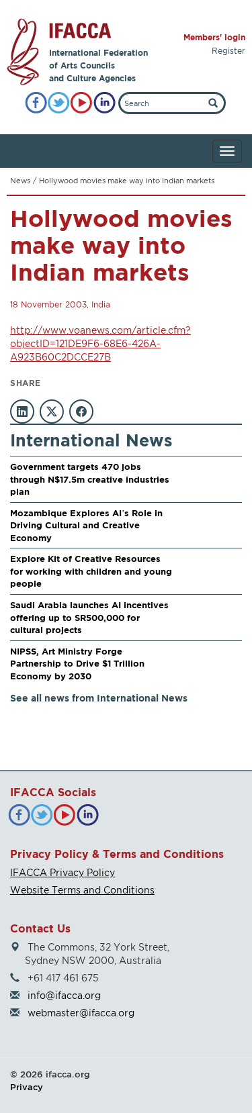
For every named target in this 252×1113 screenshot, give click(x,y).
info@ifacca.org (64, 995)
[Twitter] (59, 103)
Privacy (26, 1087)
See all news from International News (98, 698)
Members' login (214, 37)
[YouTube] (82, 103)
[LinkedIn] (104, 103)
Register (228, 50)
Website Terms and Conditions (82, 890)
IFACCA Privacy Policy (62, 872)
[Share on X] (52, 411)
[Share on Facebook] (81, 411)
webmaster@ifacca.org (81, 1013)
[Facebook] (36, 103)
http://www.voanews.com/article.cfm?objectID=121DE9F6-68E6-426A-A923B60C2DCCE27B (100, 343)
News (20, 181)
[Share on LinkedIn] (22, 411)
